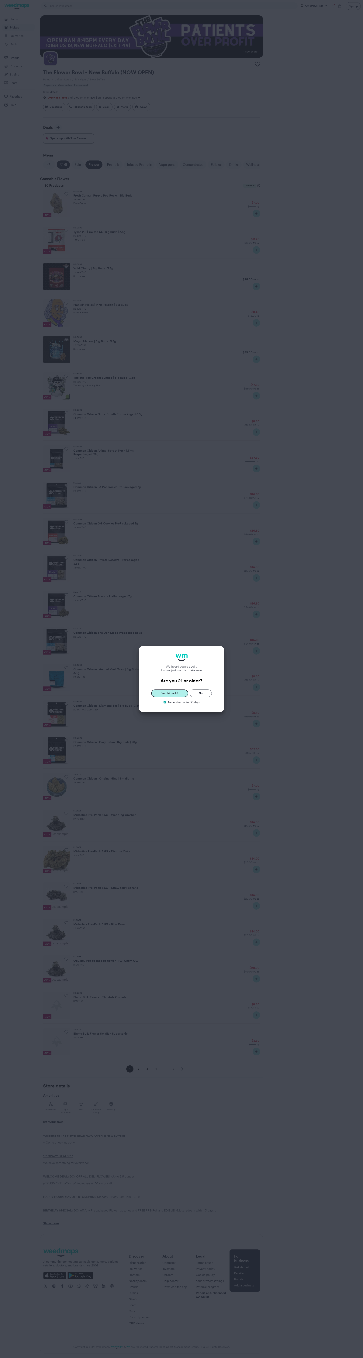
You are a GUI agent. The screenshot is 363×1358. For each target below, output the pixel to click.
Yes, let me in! (169, 693)
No (200, 693)
